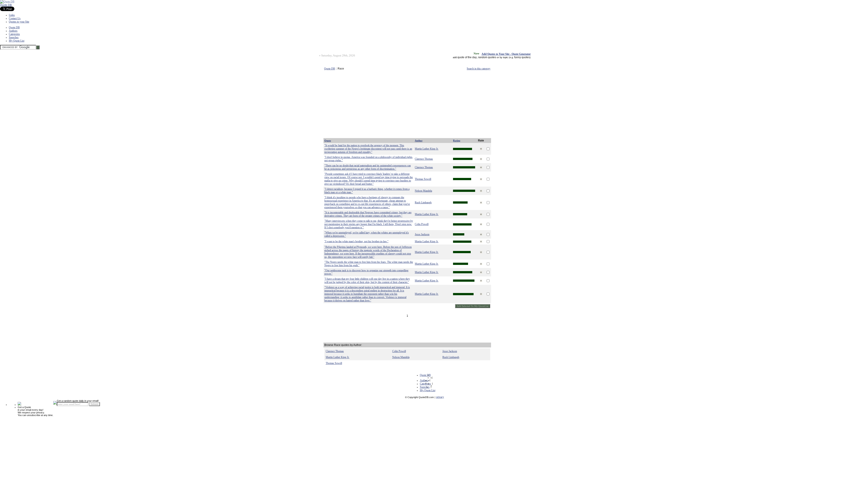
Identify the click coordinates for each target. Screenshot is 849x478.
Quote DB (6, 5)
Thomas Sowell (423, 179)
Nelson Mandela (423, 190)
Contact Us (15, 18)
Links (12, 15)
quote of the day (467, 57)
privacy (440, 397)
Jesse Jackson (422, 234)
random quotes (487, 57)
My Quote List (16, 40)
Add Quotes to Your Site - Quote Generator (506, 54)
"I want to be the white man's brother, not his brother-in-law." (356, 241)
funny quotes (522, 57)
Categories (14, 34)
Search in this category (478, 68)
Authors (13, 30)
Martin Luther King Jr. (426, 148)
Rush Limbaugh (423, 202)
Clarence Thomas (424, 158)
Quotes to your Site (19, 21)
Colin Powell (421, 224)
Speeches (14, 37)
